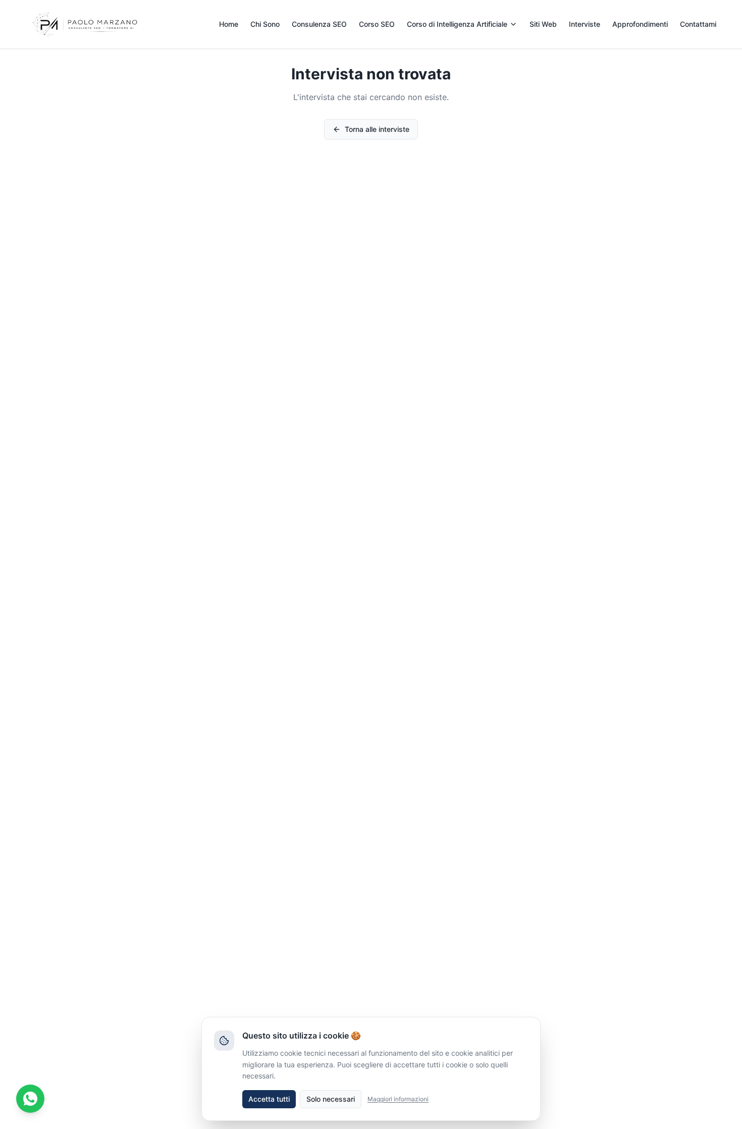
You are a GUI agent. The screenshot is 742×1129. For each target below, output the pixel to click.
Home (228, 24)
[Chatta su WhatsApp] (30, 1099)
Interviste (584, 24)
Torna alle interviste (377, 129)
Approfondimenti (640, 24)
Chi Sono (265, 24)
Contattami (698, 24)
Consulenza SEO (319, 24)
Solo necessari (330, 1099)
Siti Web (543, 24)
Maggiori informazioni (398, 1099)
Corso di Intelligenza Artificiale (457, 24)
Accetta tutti (269, 1099)
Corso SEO (377, 24)
